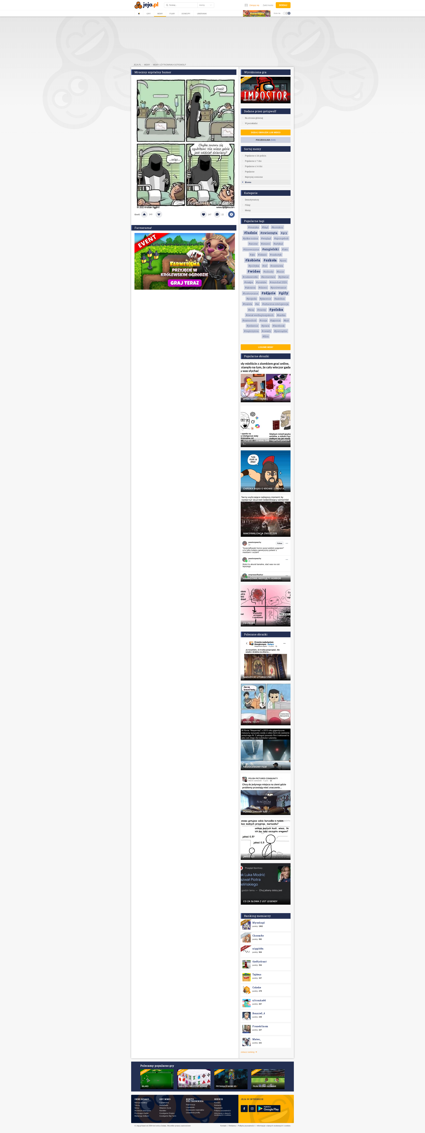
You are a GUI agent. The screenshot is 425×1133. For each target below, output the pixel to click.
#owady (266, 331)
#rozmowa (276, 265)
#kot (286, 320)
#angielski (270, 249)
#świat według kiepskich (260, 315)
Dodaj (283, 5)
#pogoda (251, 298)
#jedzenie (252, 325)
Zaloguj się (254, 5)
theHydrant (259, 961)
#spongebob (281, 238)
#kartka (281, 315)
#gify (283, 293)
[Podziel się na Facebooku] (231, 214)
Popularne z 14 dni (253, 166)
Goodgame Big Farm (167, 1116)
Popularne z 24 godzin (255, 155)
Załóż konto (268, 5)
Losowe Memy (265, 347)
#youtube (261, 282)
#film (266, 336)
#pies (283, 260)
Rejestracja (190, 1105)
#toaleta (247, 304)
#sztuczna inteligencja (275, 304)
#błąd (265, 227)
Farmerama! (143, 228)
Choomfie (258, 935)
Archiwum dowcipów (142, 1111)
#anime (253, 243)
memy (147, 65)
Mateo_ (256, 1039)
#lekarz (262, 254)
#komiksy (277, 227)
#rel (264, 265)
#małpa (248, 282)
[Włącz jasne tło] (284, 13)
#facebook (279, 325)
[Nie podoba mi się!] (163, 214)
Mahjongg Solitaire (141, 1116)
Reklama (217, 1105)
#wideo (254, 271)
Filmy (172, 14)
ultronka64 (259, 1000)
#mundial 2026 (278, 282)
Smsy (136, 1108)
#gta (252, 254)
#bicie (280, 271)
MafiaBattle (163, 1105)
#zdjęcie (268, 293)
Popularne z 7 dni (253, 161)
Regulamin (218, 1108)
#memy (261, 309)
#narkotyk (276, 254)
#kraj (251, 309)
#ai (257, 304)
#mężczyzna (251, 331)
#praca (265, 325)
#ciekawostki (250, 277)
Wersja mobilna (140, 1103)
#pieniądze (280, 331)
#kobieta (252, 260)
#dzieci (263, 287)
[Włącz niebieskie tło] (289, 13)
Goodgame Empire (166, 1113)
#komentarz (268, 277)
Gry (149, 14)
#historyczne (250, 293)
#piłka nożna (250, 238)
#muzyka (253, 227)
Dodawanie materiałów (195, 1110)
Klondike (162, 1111)
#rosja (263, 320)
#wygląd (266, 238)
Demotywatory (252, 199)
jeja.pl (137, 65)
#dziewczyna (251, 249)
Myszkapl (258, 922)
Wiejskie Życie (165, 1108)
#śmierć (265, 243)
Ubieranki (202, 14)
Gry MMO (164, 1099)
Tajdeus (256, 974)
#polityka (254, 265)
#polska (276, 309)
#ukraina (250, 287)
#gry (284, 233)
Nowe (248, 182)
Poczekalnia (266, 140)
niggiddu (257, 948)
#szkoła (270, 260)
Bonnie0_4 (258, 1013)
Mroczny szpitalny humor (152, 72)
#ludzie (250, 233)
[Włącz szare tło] (286, 13)
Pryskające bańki (141, 1113)
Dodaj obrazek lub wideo (265, 132)
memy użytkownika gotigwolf (169, 65)
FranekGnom (260, 1026)
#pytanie (284, 277)
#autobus (279, 298)
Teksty (137, 1105)
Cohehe (256, 987)
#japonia (275, 320)
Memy (160, 14)
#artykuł (278, 243)
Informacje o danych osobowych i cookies (222, 1114)
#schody (268, 271)
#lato (285, 249)
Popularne (249, 171)
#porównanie (278, 287)
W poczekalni (251, 123)
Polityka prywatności (222, 1111)
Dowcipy (186, 14)
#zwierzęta (268, 233)
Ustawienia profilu (193, 1113)
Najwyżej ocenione (254, 177)
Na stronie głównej (254, 118)
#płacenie (265, 298)
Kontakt (217, 1103)
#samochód (249, 320)
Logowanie (190, 1107)
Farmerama (164, 1103)
